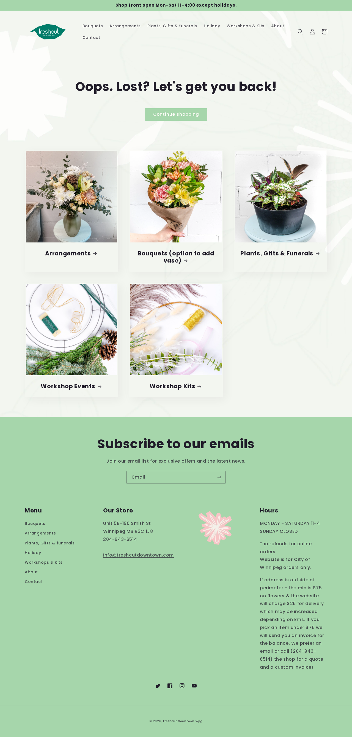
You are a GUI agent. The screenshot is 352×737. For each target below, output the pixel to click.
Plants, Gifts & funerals (50, 543)
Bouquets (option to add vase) (176, 257)
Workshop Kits (172, 386)
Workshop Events (68, 386)
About (31, 572)
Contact (34, 581)
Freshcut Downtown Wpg (183, 721)
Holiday (33, 552)
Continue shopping (176, 114)
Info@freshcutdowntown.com (138, 555)
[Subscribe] (219, 477)
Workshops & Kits (44, 562)
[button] (300, 32)
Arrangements (68, 253)
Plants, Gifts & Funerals (277, 253)
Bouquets (35, 523)
